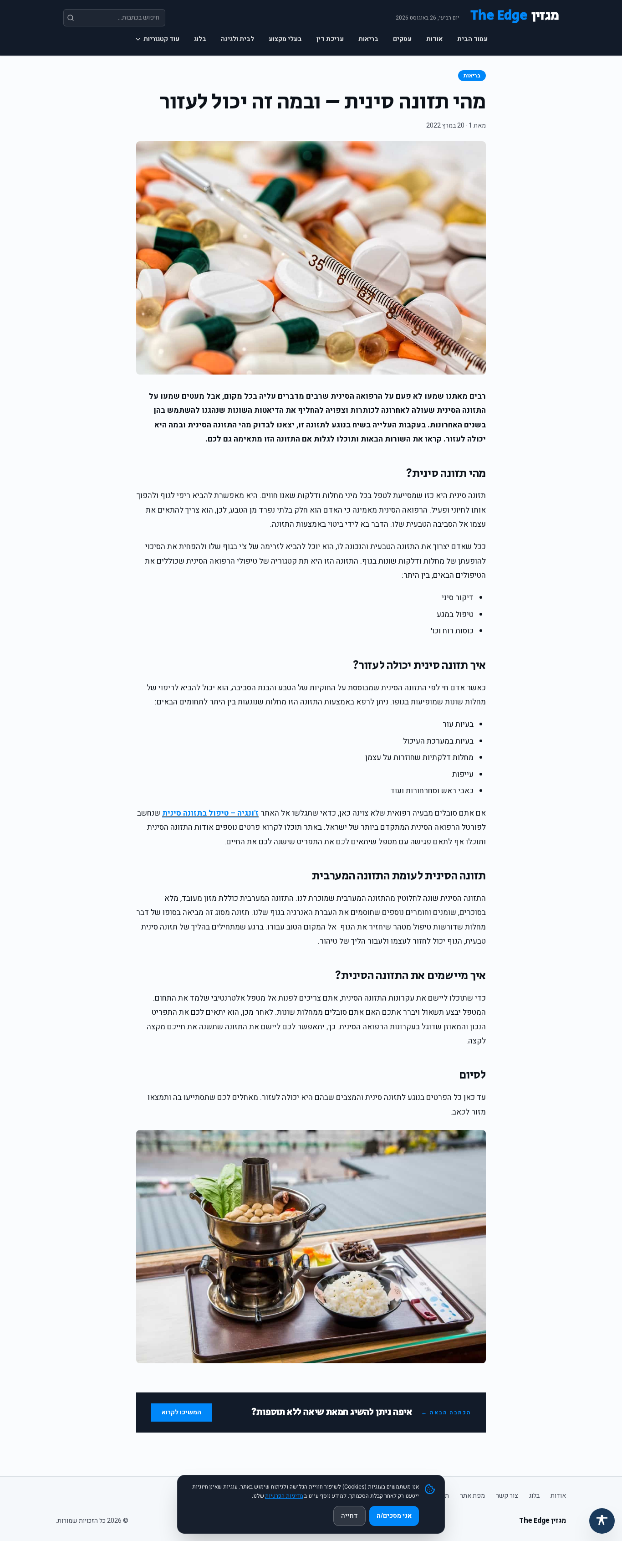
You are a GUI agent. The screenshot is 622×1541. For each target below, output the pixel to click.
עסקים (402, 39)
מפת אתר (472, 1495)
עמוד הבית (472, 39)
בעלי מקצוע (285, 39)
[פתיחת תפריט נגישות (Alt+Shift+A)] (602, 1521)
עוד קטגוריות (161, 39)
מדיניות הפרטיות (284, 1496)
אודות (434, 39)
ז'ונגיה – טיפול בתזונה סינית (210, 813)
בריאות (368, 39)
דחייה (349, 1515)
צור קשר (507, 1495)
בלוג (200, 39)
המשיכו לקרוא (181, 1412)
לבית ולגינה (237, 39)
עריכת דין (330, 39)
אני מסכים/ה (394, 1515)
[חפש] (70, 17)
